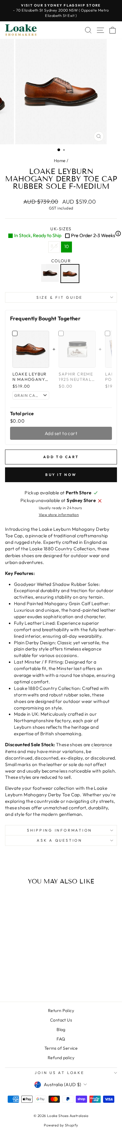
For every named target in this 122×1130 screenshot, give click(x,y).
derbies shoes (19, 555)
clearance (101, 744)
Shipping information (59, 830)
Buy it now (61, 474)
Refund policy (61, 1057)
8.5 (54, 246)
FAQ (61, 1039)
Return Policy (61, 1010)
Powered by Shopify (61, 1125)
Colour (61, 260)
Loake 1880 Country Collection (62, 549)
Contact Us (61, 1020)
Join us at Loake (59, 1072)
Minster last (69, 668)
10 (66, 246)
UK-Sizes (65, 232)
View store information (59, 514)
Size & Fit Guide (59, 297)
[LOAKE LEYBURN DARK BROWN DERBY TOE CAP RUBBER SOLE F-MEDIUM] (50, 273)
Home (60, 160)
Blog (61, 1029)
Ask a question (59, 840)
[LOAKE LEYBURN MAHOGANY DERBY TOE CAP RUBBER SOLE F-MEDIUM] (70, 273)
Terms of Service (61, 1048)
